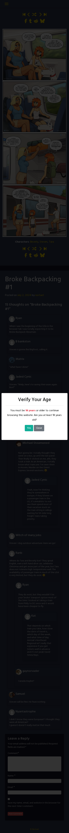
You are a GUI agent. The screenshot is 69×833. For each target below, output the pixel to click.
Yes (29, 428)
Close (39, 428)
